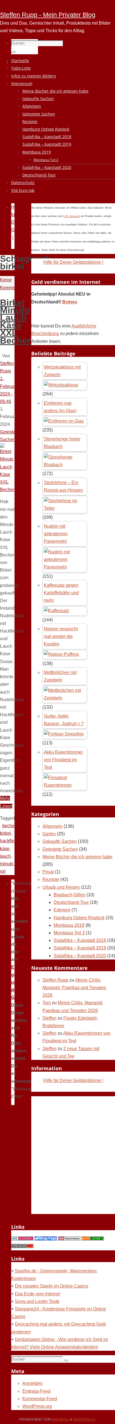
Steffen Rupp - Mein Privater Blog (47, 14)
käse (4, 848)
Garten (49, 833)
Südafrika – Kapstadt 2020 (80, 955)
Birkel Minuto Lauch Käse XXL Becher (15, 322)
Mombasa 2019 (69, 925)
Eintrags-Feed (36, 1391)
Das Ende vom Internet (37, 1293)
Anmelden (32, 1383)
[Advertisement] (57, 1153)
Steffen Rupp (55, 980)
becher (9, 825)
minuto (6, 863)
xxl (3, 871)
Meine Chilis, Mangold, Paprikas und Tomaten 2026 (74, 988)
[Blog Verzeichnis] (93, 1239)
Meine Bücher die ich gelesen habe (77, 856)
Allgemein (52, 826)
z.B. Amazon (71, 216)
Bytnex (69, 302)
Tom (46, 1002)
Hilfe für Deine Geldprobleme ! (73, 262)
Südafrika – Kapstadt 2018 (80, 940)
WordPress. (84, 1419)
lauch (5, 856)
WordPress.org (37, 1406)
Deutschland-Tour (71, 902)
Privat (48, 871)
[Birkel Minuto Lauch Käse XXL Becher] (7, 489)
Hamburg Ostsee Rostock (79, 917)
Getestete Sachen (60, 849)
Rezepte (50, 879)
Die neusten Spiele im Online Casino (51, 1286)
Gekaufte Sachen (59, 841)
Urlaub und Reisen (61, 887)
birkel (5, 833)
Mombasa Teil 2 (69, 932)
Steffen (49, 1018)
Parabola (60, 1419)
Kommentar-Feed (39, 1398)
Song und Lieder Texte (37, 1301)
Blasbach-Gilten (69, 894)
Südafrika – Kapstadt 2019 (80, 948)
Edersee (62, 909)
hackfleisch (11, 840)
